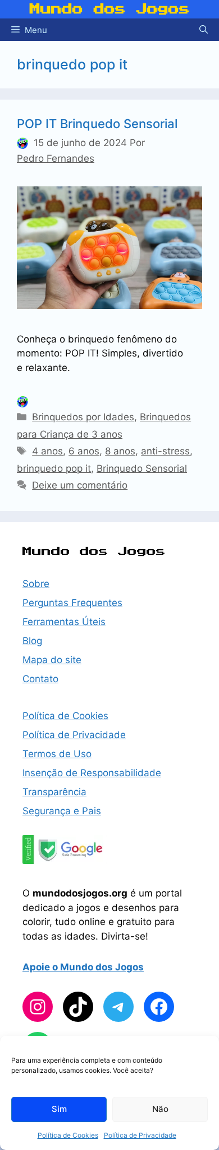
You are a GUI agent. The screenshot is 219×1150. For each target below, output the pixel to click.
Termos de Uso (57, 753)
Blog (32, 640)
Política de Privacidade (140, 1135)
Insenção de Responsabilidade (91, 772)
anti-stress (165, 451)
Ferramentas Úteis (64, 621)
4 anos (47, 451)
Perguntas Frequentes (72, 602)
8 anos (120, 451)
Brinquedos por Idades (83, 417)
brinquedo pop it (54, 468)
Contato (40, 678)
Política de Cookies (68, 1135)
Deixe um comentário (79, 485)
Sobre (35, 583)
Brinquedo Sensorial (142, 468)
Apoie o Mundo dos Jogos (83, 967)
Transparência (54, 791)
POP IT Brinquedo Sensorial (97, 123)
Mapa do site (51, 659)
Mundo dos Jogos (110, 9)
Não (160, 1109)
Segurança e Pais (61, 810)
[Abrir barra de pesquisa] (203, 29)
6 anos (84, 451)
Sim (59, 1109)
